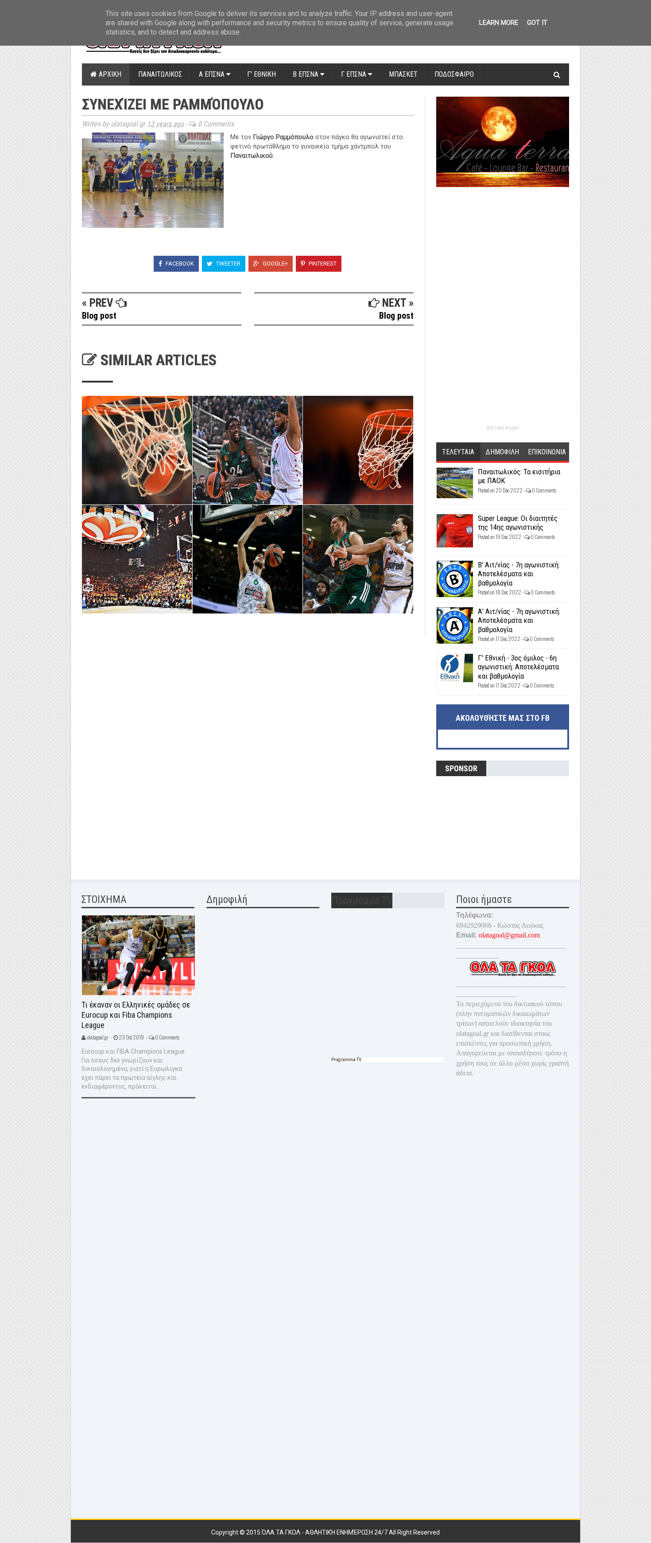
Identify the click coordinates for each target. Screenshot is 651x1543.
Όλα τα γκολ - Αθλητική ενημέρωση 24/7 (325, 1532)
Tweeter (227, 263)
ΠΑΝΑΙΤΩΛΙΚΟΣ (160, 74)
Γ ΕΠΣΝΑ (354, 74)
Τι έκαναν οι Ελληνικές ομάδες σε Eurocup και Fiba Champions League (135, 1014)
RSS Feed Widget (502, 428)
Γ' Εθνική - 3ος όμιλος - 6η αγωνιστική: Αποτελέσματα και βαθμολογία (518, 666)
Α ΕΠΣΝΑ (212, 74)
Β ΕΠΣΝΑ (306, 74)
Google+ (274, 263)
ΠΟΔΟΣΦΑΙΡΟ (454, 74)
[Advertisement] (148, 691)
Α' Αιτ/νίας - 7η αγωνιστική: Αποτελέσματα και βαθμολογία (519, 620)
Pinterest (322, 263)
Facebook (179, 263)
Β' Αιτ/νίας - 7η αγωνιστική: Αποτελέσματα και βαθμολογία (519, 573)
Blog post (99, 315)
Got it (537, 23)
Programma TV (346, 1059)
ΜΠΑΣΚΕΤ (403, 74)
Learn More (498, 23)
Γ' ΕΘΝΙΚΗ (261, 74)
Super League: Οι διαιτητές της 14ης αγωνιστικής (518, 522)
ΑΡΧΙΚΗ (109, 74)
